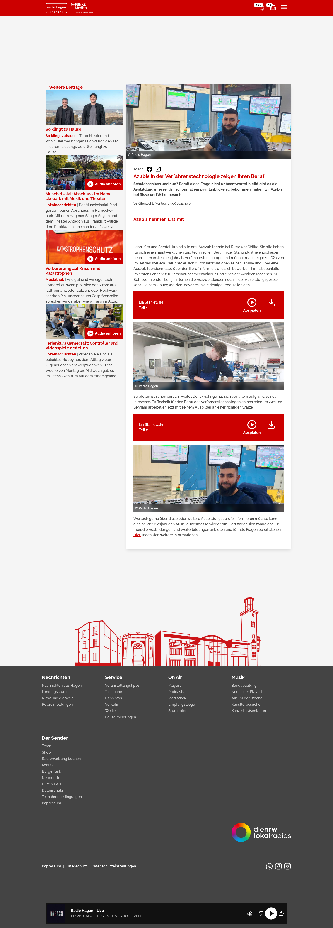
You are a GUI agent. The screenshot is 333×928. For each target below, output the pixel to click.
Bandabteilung (244, 685)
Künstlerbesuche (246, 704)
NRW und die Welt (57, 698)
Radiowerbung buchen (61, 759)
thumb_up (281, 913)
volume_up (250, 914)
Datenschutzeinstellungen (114, 866)
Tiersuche (113, 692)
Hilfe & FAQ (51, 784)
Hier (137, 535)
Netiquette (51, 778)
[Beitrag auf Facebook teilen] (149, 169)
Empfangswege (181, 704)
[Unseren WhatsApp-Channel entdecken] (269, 866)
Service (113, 677)
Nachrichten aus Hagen (62, 685)
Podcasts (176, 692)
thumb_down (261, 913)
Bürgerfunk (51, 771)
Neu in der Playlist (247, 692)
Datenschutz (52, 790)
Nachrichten (56, 677)
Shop (46, 752)
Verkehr (111, 704)
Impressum (51, 803)
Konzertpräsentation (249, 711)
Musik (238, 677)
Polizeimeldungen (57, 704)
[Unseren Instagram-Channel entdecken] (287, 866)
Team (46, 746)
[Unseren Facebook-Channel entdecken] (278, 866)
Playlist (174, 685)
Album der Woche (247, 698)
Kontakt (48, 765)
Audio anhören (104, 184)
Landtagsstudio (55, 692)
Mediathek (177, 698)
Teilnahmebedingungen (62, 797)
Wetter (111, 711)
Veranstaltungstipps (122, 685)
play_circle (271, 913)
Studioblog (178, 711)
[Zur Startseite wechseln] (56, 8)
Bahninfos (113, 698)
